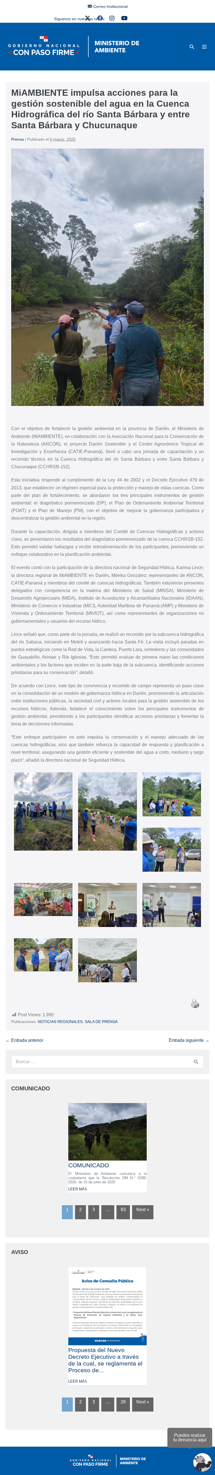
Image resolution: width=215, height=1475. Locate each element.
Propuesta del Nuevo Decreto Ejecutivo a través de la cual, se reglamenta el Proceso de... (105, 1360)
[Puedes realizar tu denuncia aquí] (202, 1462)
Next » (142, 1209)
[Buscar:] (107, 1061)
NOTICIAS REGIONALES (60, 1021)
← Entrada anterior (24, 1040)
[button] (192, 47)
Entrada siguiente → (189, 1040)
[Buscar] (196, 1062)
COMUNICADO (88, 1165)
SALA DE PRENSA (101, 1021)
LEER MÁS (77, 1189)
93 (123, 1209)
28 (123, 1401)
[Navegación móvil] (204, 47)
